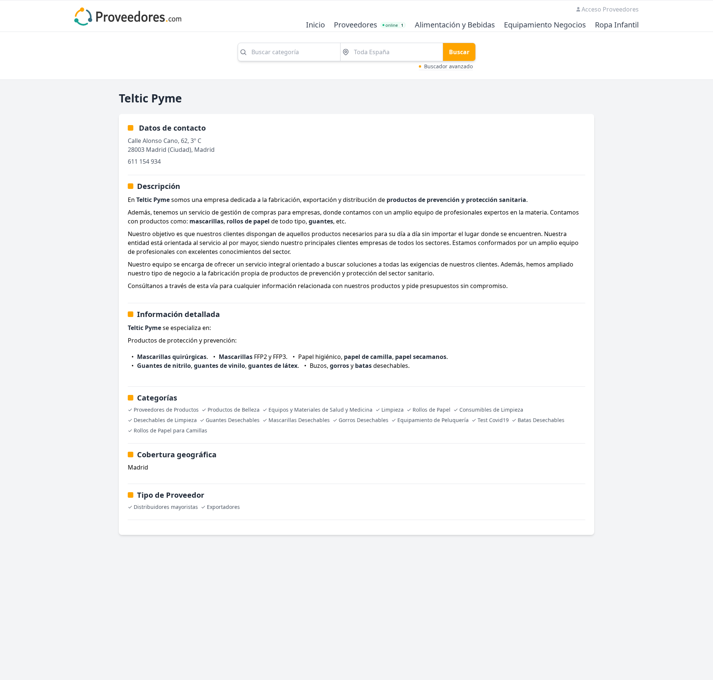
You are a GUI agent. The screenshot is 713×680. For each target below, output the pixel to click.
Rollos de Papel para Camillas (170, 430)
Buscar (459, 52)
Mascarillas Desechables (299, 420)
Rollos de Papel (431, 409)
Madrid (204, 150)
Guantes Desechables (233, 420)
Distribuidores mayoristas (166, 506)
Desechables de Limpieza (165, 420)
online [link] (394, 25)
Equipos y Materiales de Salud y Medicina (320, 409)
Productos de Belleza (234, 409)
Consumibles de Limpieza (491, 409)
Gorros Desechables (363, 420)
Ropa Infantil (617, 25)
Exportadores (223, 506)
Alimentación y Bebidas (455, 25)
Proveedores (355, 25)
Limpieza (392, 409)
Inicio (315, 25)
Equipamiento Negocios (545, 25)
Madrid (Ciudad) (168, 150)
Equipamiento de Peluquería (433, 420)
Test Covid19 (493, 420)
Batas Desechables (541, 420)
